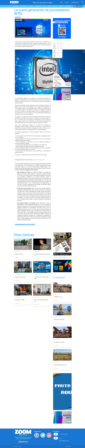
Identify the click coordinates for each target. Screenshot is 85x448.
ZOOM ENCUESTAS (75, 2)
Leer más (17, 257)
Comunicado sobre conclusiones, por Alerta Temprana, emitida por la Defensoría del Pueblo (23, 270)
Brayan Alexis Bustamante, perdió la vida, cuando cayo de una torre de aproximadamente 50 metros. (42, 247)
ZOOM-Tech (67, 6)
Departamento (24, 6)
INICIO (61, 2)
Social (44, 6)
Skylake (29, 224)
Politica (55, 6)
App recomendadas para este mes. (41, 271)
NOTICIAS (67, 2)
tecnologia (22, 224)
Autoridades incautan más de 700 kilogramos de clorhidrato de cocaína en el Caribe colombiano (22, 247)
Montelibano (15, 6)
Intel (26, 224)
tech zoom (17, 224)
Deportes (61, 6)
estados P (30, 183)
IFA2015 (33, 224)
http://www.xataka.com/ (39, 159)
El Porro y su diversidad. (39, 293)
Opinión (49, 6)
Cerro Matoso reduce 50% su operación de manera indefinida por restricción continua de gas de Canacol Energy (62, 335)
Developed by (68, 446)
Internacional (38, 6)
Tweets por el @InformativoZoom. (60, 257)
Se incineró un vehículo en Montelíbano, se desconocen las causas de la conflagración (22, 292)
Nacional (31, 6)
